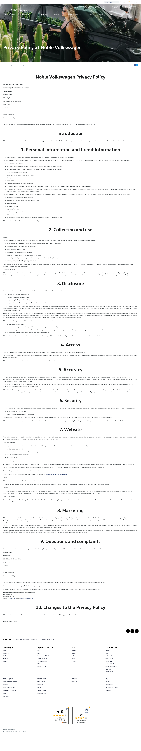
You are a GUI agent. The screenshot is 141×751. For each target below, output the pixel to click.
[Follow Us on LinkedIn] (132, 631)
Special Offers (42, 15)
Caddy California (110, 656)
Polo (4, 650)
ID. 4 (38, 650)
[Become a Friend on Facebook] (128, 631)
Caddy (107, 653)
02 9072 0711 (88, 7)
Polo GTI (6, 653)
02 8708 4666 (113, 7)
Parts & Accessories (74, 15)
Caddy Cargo (109, 658)
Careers (108, 681)
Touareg (73, 650)
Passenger (8, 647)
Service (57, 15)
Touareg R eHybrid (43, 656)
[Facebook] (135, 65)
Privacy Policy (11, 65)
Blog (107, 679)
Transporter (109, 672)
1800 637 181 (129, 7)
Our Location (77, 7)
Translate (134, 2)
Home (5, 65)
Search (133, 15)
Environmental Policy (112, 687)
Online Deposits (8, 679)
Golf (4, 656)
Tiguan (73, 653)
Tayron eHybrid (42, 661)
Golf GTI (5, 658)
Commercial (111, 647)
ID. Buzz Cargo (41, 666)
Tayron (73, 664)
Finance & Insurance (96, 15)
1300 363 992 (12, 598)
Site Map (108, 690)
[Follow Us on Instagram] (137, 631)
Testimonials (109, 684)
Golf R (5, 661)
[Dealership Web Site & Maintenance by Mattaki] (134, 731)
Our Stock (25, 15)
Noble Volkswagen (19, 10)
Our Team (74, 681)
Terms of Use (41, 690)
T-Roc (73, 656)
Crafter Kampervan (111, 666)
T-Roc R (73, 658)
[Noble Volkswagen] (8, 10)
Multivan (108, 669)
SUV (73, 647)
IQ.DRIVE (6, 696)
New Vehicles (10, 15)
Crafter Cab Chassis (111, 664)
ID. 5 (38, 653)
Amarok (108, 650)
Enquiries (125, 15)
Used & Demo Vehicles (10, 681)
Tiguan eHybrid (42, 658)
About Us (74, 679)
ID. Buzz (39, 664)
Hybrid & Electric (45, 647)
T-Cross (73, 661)
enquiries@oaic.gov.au (26, 598)
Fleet (112, 15)
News (39, 687)
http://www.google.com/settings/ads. (56, 474)
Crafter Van (109, 661)
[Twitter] (137, 65)
